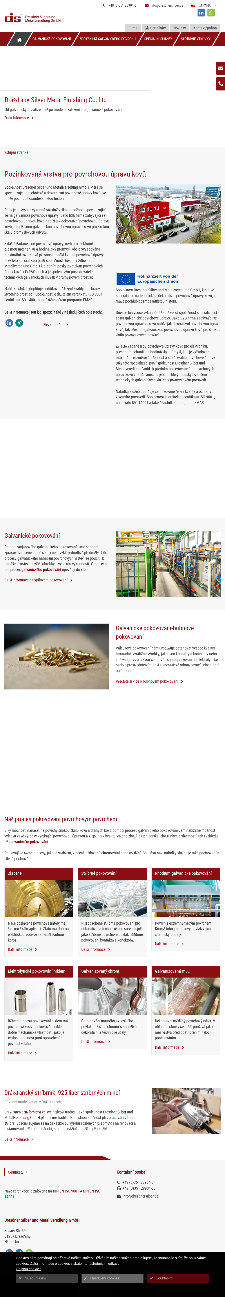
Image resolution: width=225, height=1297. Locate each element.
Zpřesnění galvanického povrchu (108, 38)
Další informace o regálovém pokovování (36, 580)
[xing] (19, 323)
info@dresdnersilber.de (167, 5)
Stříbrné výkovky (195, 38)
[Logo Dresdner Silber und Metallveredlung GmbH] (39, 15)
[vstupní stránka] (19, 39)
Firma (133, 28)
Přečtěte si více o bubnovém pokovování (147, 681)
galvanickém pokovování (28, 841)
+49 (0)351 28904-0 (122, 5)
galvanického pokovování (41, 569)
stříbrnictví (32, 1112)
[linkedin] (201, 12)
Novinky (179, 28)
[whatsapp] (211, 12)
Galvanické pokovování (52, 38)
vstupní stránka (16, 152)
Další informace (17, 117)
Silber (122, 1112)
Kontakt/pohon (205, 28)
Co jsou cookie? (28, 1269)
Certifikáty (157, 28)
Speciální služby (158, 38)
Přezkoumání (53, 324)
